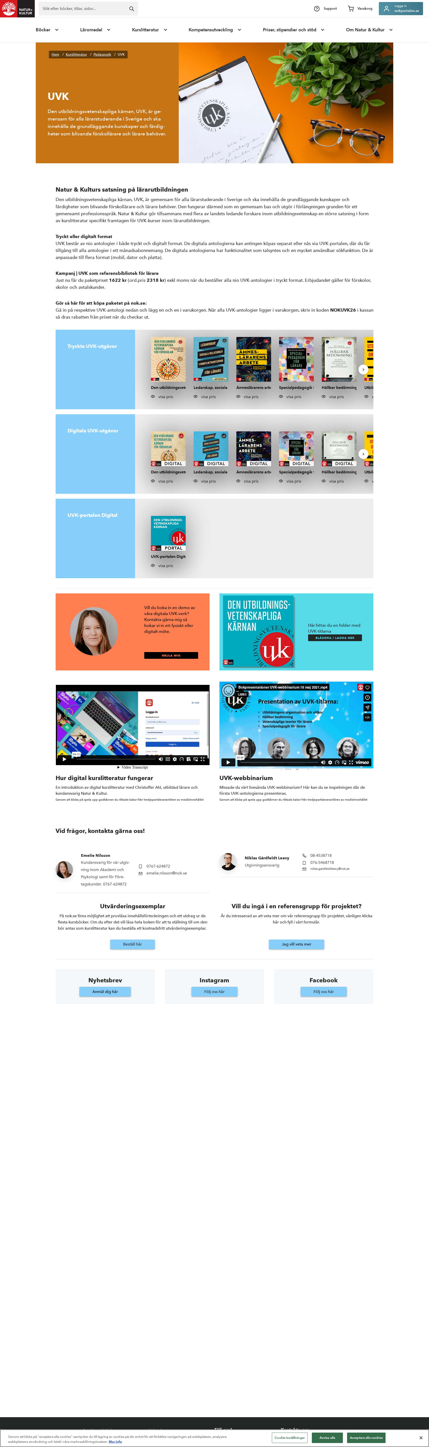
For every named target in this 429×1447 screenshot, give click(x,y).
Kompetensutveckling (211, 30)
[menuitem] (47, 29)
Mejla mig (171, 655)
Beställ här (132, 944)
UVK (121, 54)
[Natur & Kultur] (17, 8)
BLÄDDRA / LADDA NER (335, 638)
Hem (55, 54)
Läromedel (91, 30)
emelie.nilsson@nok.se (166, 873)
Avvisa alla (327, 1438)
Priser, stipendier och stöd (289, 30)
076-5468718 (322, 862)
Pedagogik (102, 54)
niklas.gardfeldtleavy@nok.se (330, 868)
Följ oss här (214, 991)
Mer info (115, 1442)
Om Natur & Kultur (365, 30)
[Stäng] (421, 1437)
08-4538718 (321, 855)
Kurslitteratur (145, 30)
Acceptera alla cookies (366, 1438)
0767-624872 (158, 866)
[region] (214, 1438)
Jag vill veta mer (296, 944)
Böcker (43, 30)
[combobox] (88, 8)
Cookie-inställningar (290, 1438)
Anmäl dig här (105, 991)
